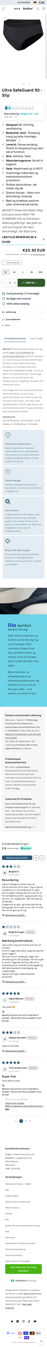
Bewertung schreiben (17, 857)
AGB (7, 1231)
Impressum (10, 1237)
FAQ (7, 1190)
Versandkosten (39, 254)
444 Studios (20, 1342)
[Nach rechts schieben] (29, 84)
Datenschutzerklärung (15, 1249)
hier (17, 788)
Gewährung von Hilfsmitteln (17, 1201)
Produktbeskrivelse (15, 338)
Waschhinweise (12, 1207)
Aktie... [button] (8, 325)
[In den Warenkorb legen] (31, 283)
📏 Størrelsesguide (12, 262)
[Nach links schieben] (18, 84)
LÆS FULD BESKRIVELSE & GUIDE (19, 239)
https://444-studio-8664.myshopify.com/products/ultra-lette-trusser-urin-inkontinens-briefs (24, 1106)
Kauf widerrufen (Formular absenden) (23, 1269)
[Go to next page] (31, 1121)
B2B (7, 1219)
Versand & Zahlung (13, 1255)
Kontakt (8, 1213)
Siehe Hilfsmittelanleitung (18, 827)
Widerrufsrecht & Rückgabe (17, 1261)
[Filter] (36, 857)
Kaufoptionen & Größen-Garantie (20, 1243)
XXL (41, 272)
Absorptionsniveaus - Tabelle (18, 1184)
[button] (3, 9)
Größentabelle (11, 1196)
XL (32, 272)
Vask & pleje (36, 338)
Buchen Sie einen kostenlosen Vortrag (22, 1225)
